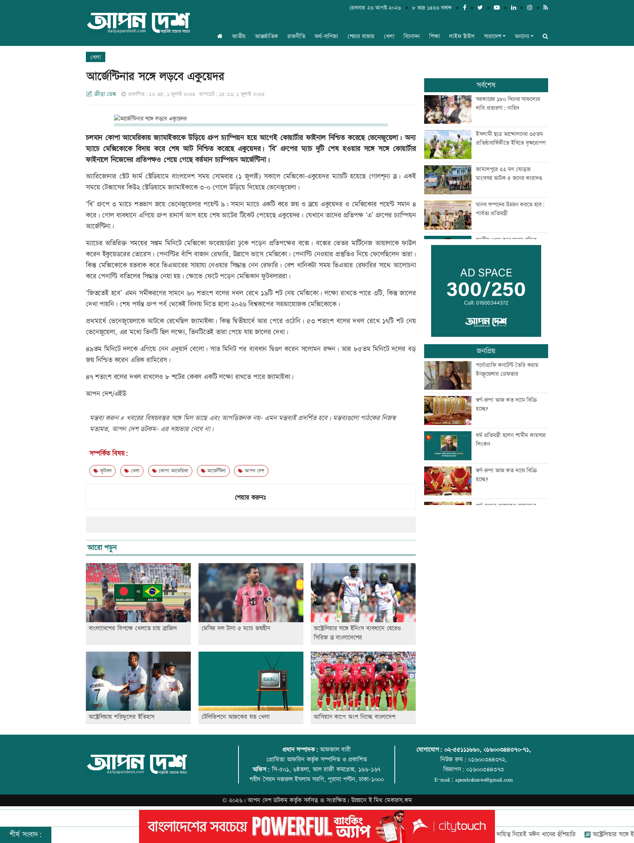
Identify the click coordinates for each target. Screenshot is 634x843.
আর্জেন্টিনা (216, 471)
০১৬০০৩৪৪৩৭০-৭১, (507, 749)
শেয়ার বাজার (361, 36)
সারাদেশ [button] (492, 36)
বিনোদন (412, 36)
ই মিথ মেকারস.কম (390, 800)
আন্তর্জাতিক (266, 36)
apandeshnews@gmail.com (484, 779)
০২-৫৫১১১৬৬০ (462, 749)
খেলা (389, 36)
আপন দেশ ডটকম (268, 800)
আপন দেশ (253, 471)
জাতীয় (238, 36)
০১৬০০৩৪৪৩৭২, (487, 759)
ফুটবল (105, 471)
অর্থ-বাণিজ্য (326, 36)
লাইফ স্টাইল (462, 36)
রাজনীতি (296, 36)
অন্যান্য (522, 36)
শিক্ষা (434, 36)
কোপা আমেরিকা (172, 471)
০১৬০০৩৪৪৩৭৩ (485, 769)
